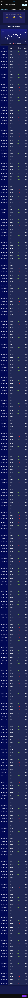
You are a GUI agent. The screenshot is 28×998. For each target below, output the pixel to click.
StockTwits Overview (14, 14)
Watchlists (17, 995)
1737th (14, 17)
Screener (3, 995)
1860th (7, 17)
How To (24, 996)
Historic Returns (22, 9)
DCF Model (13, 9)
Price (11, 48)
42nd (21, 17)
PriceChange (18, 48)
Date (3, 48)
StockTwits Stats (4, 9)
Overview (10, 995)
